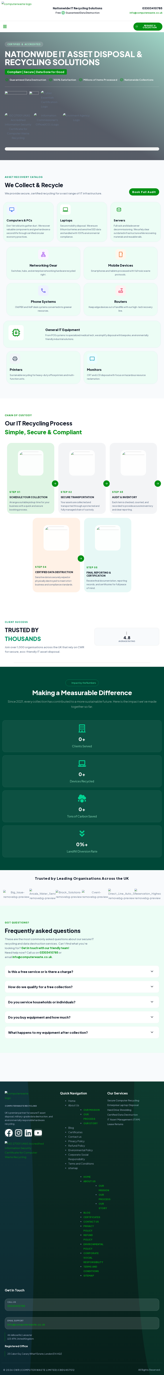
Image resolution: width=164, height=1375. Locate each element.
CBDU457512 (66, 1369)
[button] (5, 26)
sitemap (73, 1168)
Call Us (11, 1302)
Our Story (90, 1123)
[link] (28, 222)
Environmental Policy (80, 1150)
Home (71, 1100)
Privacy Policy (76, 1141)
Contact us (75, 1136)
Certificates (75, 1132)
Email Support (15, 1320)
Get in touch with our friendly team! (45, 948)
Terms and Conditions (81, 1163)
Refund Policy (76, 1145)
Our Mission (91, 1109)
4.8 (126, 637)
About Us (73, 1105)
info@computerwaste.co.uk (32, 957)
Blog (71, 1127)
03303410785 (152, 8)
